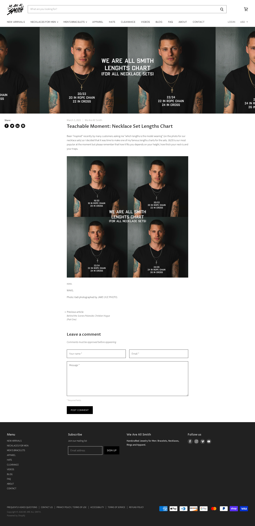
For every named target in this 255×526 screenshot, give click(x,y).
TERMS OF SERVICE (116, 507)
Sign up (112, 450)
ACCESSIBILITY (97, 507)
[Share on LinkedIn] (17, 126)
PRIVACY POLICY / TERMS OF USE (72, 507)
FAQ (170, 21)
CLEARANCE (128, 21)
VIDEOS (145, 21)
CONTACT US (47, 507)
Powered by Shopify (16, 515)
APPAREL (97, 21)
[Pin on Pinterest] (23, 126)
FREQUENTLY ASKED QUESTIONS (22, 507)
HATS (112, 21)
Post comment (80, 410)
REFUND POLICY (136, 507)
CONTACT (199, 21)
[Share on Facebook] (7, 126)
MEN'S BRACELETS (74, 21)
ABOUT (182, 21)
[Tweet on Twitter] (12, 126)
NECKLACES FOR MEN (44, 21)
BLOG (159, 21)
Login (231, 21)
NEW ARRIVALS (16, 21)
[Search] (222, 9)
